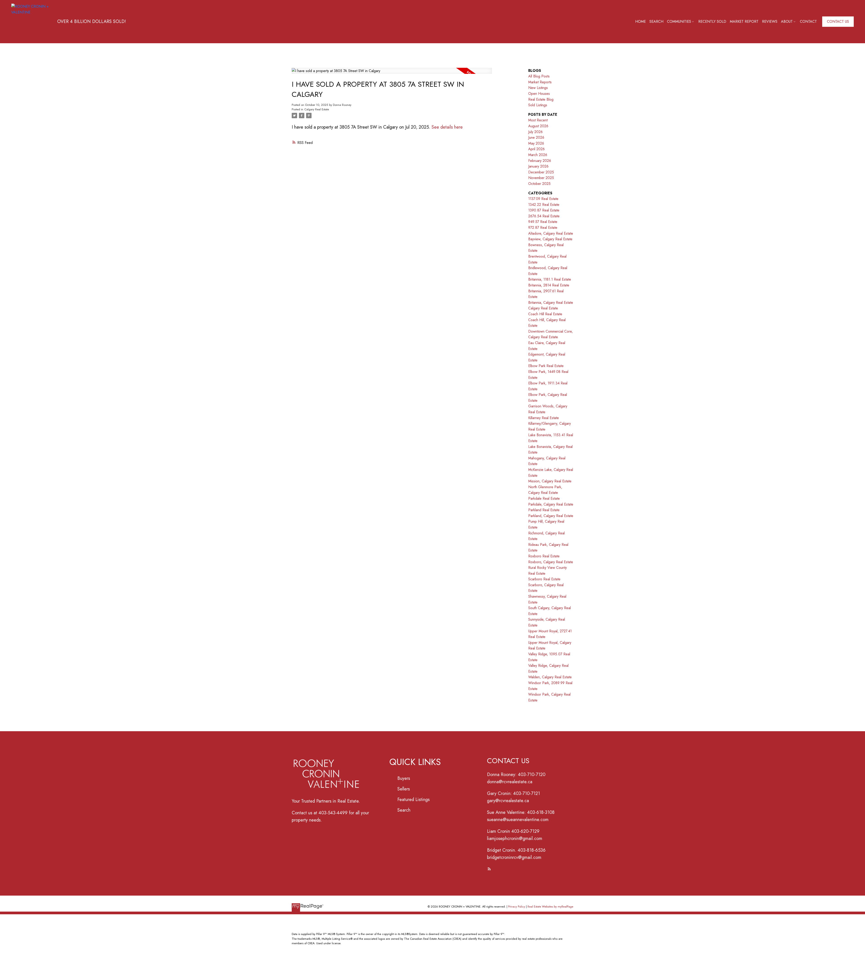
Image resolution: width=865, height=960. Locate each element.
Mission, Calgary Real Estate (549, 481)
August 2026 (538, 126)
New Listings (538, 87)
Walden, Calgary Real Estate (550, 677)
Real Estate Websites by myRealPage (550, 906)
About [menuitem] (787, 21)
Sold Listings (537, 105)
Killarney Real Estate (543, 417)
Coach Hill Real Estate (545, 314)
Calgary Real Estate (316, 109)
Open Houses (539, 93)
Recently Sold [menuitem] (712, 21)
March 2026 (537, 154)
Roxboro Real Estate (544, 556)
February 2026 (539, 160)
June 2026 (536, 137)
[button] (838, 21)
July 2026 (535, 131)
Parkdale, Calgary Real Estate (550, 504)
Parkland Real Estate (544, 510)
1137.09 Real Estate (543, 198)
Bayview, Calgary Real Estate (550, 239)
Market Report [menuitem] (744, 21)
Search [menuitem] (656, 21)
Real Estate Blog (540, 99)
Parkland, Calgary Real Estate (550, 515)
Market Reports (540, 82)
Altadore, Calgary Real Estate (550, 233)
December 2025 (541, 172)
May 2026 (536, 143)
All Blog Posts (539, 76)
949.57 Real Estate (542, 221)
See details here (447, 127)
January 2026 (538, 166)
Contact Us (838, 21)
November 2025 (541, 177)
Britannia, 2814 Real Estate (548, 285)
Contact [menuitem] (808, 21)
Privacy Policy (516, 906)
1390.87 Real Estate (543, 210)
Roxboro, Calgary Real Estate (550, 562)
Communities (679, 21)
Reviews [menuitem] (769, 21)
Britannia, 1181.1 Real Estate (549, 279)
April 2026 (536, 149)
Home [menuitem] (640, 21)
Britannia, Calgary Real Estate (550, 302)
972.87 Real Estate (542, 227)
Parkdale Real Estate (544, 498)
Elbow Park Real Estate (546, 365)
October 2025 (539, 183)
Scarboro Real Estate (544, 579)
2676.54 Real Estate (544, 216)
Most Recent (538, 120)
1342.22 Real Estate (543, 204)
